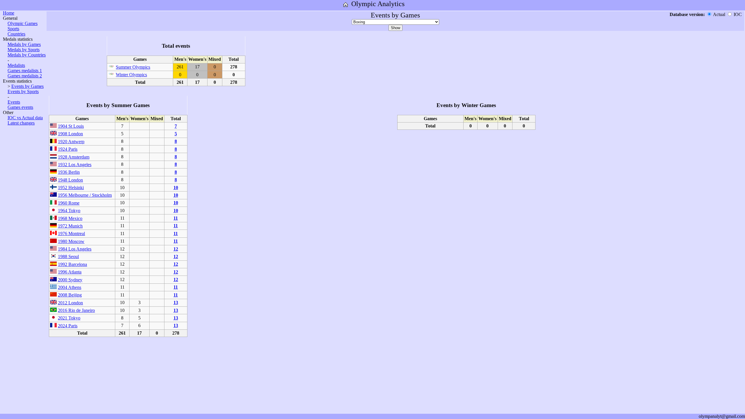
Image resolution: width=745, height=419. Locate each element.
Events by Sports (23, 91)
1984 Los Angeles (74, 248)
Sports (13, 28)
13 (175, 302)
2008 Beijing (70, 294)
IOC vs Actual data (25, 117)
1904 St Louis (71, 126)
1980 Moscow (71, 241)
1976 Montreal (71, 233)
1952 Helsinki (71, 187)
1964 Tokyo (69, 210)
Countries (16, 33)
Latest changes (21, 122)
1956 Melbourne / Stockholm (85, 195)
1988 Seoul (68, 256)
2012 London (70, 302)
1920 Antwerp (71, 141)
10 (175, 187)
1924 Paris (67, 149)
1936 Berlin (69, 172)
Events (14, 102)
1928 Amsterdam (73, 157)
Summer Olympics (133, 67)
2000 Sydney (70, 279)
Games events (20, 107)
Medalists (16, 65)
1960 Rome (68, 202)
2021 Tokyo (69, 317)
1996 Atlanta (69, 271)
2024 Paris (67, 325)
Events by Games (27, 86)
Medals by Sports (24, 49)
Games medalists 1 (25, 70)
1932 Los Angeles (74, 164)
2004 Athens (69, 287)
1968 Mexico (70, 218)
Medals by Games (24, 44)
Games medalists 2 (25, 75)
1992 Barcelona (72, 264)
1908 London (70, 133)
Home (8, 12)
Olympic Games (23, 23)
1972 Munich (70, 225)
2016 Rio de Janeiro (76, 310)
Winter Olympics (131, 74)
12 (175, 248)
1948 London (70, 179)
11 (175, 218)
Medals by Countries (27, 54)
